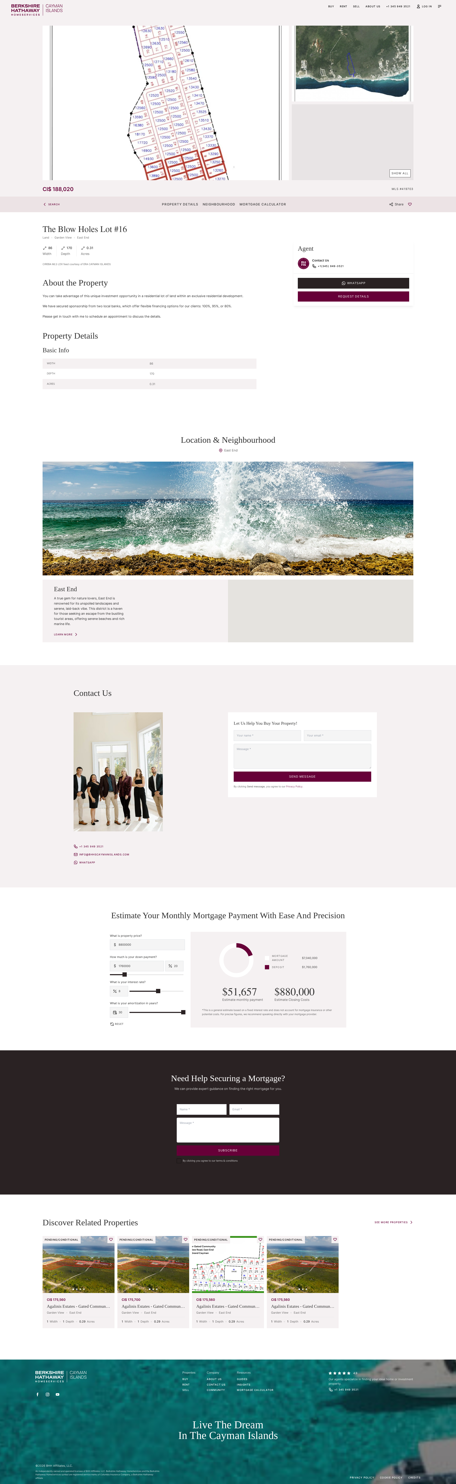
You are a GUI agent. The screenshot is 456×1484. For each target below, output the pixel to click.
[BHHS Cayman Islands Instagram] (47, 1394)
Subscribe (228, 1150)
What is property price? (126, 935)
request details (353, 296)
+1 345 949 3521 (398, 6)
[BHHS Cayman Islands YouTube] (57, 1394)
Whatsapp (356, 283)
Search (54, 204)
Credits (414, 1477)
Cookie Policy (391, 1477)
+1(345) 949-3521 (331, 266)
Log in (427, 6)
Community (216, 1389)
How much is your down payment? (133, 957)
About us (373, 6)
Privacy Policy (294, 786)
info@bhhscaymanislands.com (104, 854)
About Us (214, 1379)
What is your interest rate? (128, 982)
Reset (119, 1023)
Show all (400, 173)
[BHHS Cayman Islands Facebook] (37, 1394)
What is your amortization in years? (134, 1003)
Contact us (216, 1384)
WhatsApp (87, 862)
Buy (331, 6)
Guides (242, 1379)
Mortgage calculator (255, 1389)
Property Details (180, 204)
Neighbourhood (219, 204)
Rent (343, 6)
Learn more (63, 634)
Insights (243, 1384)
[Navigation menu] (440, 6)
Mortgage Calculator (263, 204)
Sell (356, 6)
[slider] (124, 974)
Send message (302, 776)
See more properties (391, 1222)
